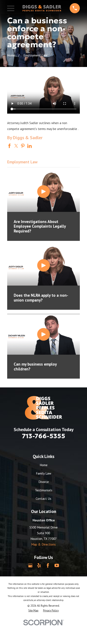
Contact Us (43, 498)
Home (44, 465)
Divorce (43, 482)
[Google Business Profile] (30, 565)
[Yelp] (39, 565)
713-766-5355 (43, 436)
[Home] (42, 8)
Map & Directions (43, 544)
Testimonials (43, 490)
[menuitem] (33, 610)
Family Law (43, 473)
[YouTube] (56, 565)
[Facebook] (48, 565)
